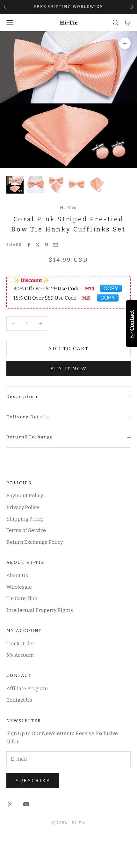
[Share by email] (55, 244)
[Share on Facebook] (28, 244)
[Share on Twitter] (37, 244)
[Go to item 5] (97, 185)
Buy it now (68, 369)
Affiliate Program (27, 688)
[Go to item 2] (36, 185)
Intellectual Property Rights (39, 610)
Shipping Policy (25, 519)
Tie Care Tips (21, 598)
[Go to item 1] (15, 185)
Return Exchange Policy (34, 542)
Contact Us (19, 700)
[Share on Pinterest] (46, 244)
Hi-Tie (68, 207)
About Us (17, 575)
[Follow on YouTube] (26, 804)
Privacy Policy (22, 507)
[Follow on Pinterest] (9, 804)
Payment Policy (24, 496)
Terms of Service (26, 530)
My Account (20, 655)
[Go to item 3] (56, 185)
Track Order (20, 644)
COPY (111, 288)
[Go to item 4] (76, 185)
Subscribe (33, 781)
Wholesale (19, 587)
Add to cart (68, 348)
